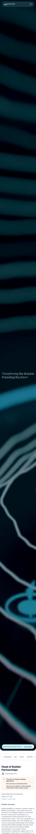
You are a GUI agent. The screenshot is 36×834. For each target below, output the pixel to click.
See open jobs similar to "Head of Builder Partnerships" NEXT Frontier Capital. (18, 787)
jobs (15, 757)
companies (8, 757)
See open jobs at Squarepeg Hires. (17, 783)
